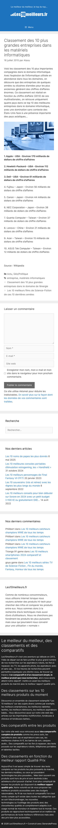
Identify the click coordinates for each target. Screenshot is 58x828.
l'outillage (21, 802)
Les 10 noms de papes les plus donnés (26, 456)
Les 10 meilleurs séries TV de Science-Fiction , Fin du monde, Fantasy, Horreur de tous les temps (29, 566)
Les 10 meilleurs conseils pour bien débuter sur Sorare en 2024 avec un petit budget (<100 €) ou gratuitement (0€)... (29, 496)
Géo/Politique (20, 274)
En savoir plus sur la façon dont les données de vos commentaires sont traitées (28, 398)
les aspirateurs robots (33, 662)
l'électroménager (16, 799)
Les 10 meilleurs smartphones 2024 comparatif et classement (26, 555)
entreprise (12, 278)
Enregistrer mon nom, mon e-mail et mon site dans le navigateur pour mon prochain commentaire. (30, 373)
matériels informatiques (32, 278)
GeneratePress (49, 823)
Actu (9, 274)
